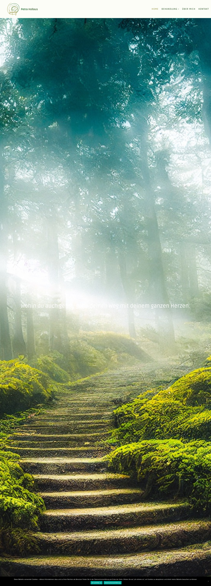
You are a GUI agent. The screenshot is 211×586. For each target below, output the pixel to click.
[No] (208, 581)
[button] (178, 9)
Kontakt (203, 9)
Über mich (188, 9)
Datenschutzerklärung (112, 583)
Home (155, 9)
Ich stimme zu (96, 583)
